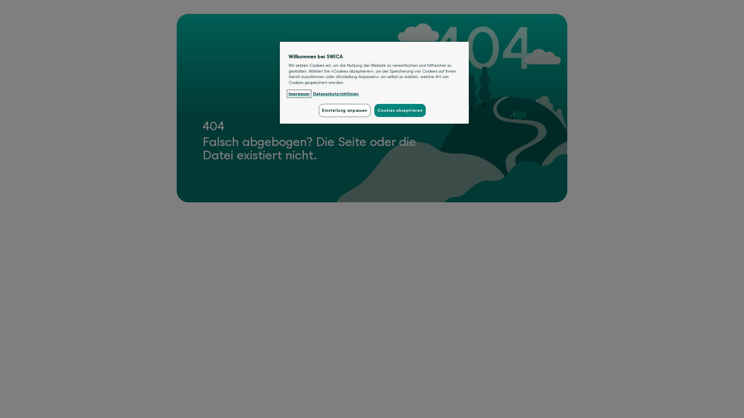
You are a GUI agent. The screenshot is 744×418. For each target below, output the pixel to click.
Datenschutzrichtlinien (336, 93)
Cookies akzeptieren (400, 110)
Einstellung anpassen (344, 110)
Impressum (299, 93)
